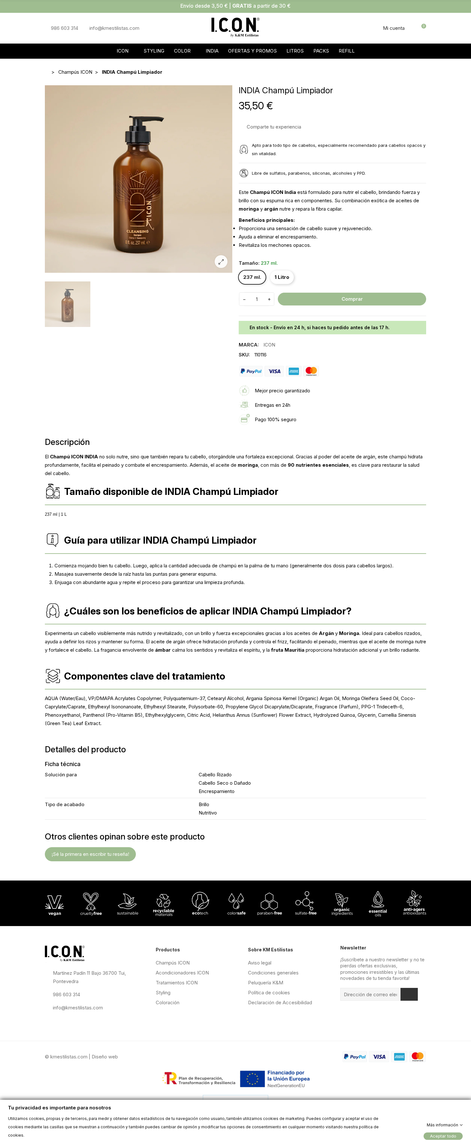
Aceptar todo (443, 1135)
